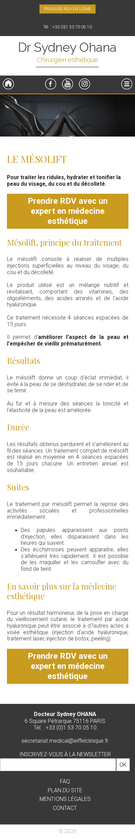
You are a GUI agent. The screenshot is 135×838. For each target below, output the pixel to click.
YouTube (67, 83)
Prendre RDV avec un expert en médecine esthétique (68, 211)
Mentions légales (65, 799)
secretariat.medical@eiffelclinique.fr (64, 740)
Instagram (84, 83)
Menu (126, 83)
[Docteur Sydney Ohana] (67, 56)
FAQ (65, 781)
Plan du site (65, 790)
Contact (65, 808)
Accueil (8, 83)
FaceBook (50, 83)
